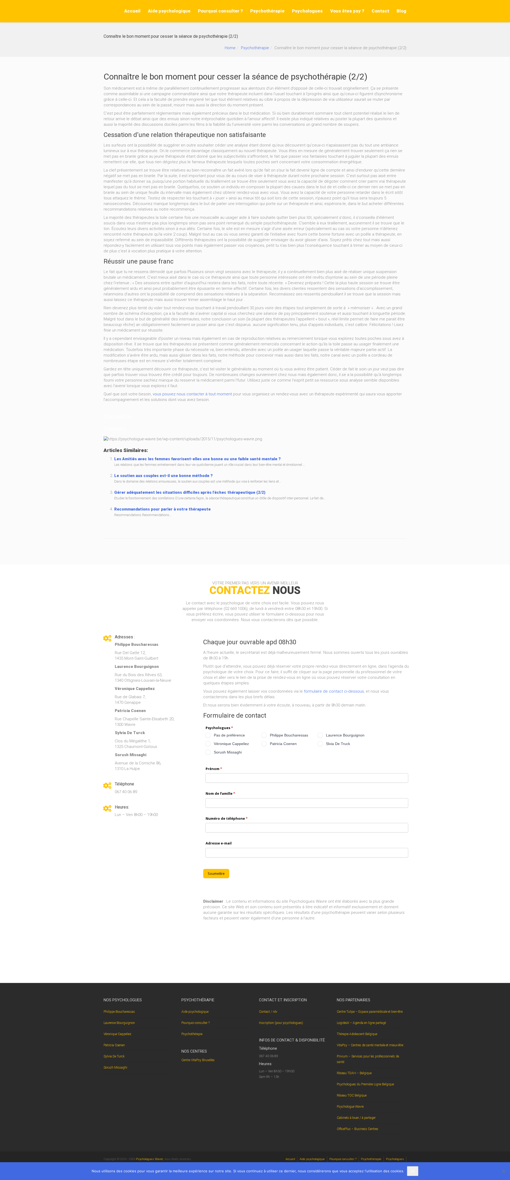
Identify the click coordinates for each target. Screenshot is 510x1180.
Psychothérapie (267, 11)
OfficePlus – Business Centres (357, 1129)
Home (230, 47)
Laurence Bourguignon (119, 1022)
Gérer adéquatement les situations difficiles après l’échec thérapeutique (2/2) (189, 492)
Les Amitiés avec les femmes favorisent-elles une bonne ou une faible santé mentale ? (197, 459)
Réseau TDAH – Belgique (354, 1073)
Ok (412, 1171)
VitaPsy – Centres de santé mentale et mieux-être (370, 1045)
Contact (380, 11)
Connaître (117, 416)
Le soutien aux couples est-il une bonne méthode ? (163, 475)
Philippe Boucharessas (119, 1011)
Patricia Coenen (114, 1045)
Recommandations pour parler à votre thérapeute (162, 509)
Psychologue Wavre (350, 1106)
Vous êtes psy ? (347, 11)
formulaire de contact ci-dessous (334, 691)
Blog (401, 11)
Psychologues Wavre (149, 1159)
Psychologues (307, 11)
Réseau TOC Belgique (352, 1095)
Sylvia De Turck (114, 1056)
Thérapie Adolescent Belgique (357, 1034)
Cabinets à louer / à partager (356, 1117)
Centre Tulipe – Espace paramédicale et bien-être (370, 1011)
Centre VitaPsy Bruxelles (198, 1060)
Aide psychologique (169, 11)
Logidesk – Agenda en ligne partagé (361, 1022)
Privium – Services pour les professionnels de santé (368, 1059)
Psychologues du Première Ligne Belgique (365, 1084)
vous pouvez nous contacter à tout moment (192, 394)
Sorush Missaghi (115, 1067)
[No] (503, 1171)
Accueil (132, 11)
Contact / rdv (268, 1011)
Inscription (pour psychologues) (281, 1022)
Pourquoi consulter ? (220, 11)
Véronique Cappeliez (117, 1034)
